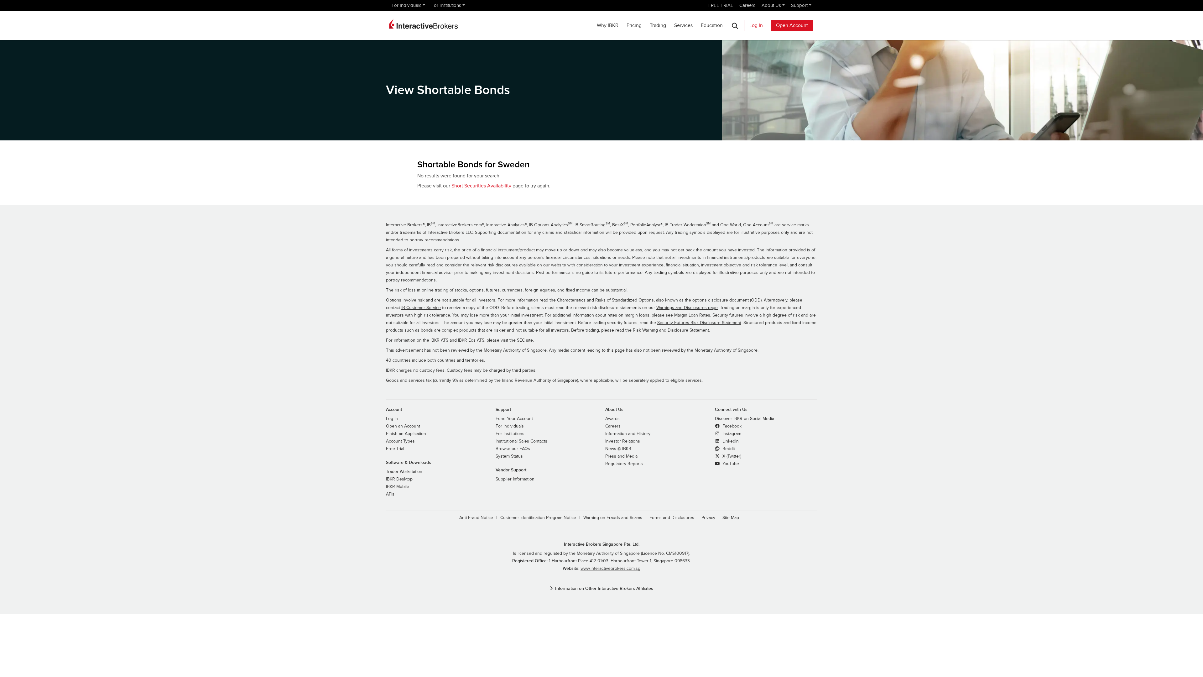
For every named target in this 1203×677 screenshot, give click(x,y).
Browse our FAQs (513, 448)
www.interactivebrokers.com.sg (610, 568)
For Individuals (406, 5)
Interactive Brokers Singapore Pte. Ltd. (601, 544)
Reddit (728, 448)
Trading (658, 25)
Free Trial (395, 448)
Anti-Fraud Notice (476, 517)
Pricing (634, 25)
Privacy (708, 517)
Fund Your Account (514, 418)
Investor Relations (622, 441)
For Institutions (446, 5)
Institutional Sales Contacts (521, 441)
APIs (390, 494)
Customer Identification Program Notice (538, 517)
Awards (612, 418)
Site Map (730, 517)
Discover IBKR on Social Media (744, 418)
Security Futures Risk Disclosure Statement (699, 322)
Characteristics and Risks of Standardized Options (605, 300)
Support (799, 5)
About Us (771, 5)
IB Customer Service (421, 307)
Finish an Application (406, 433)
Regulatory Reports (624, 463)
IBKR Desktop (399, 479)
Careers (747, 5)
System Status (509, 456)
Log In (756, 25)
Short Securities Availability (481, 186)
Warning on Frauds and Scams (612, 517)
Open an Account (403, 426)
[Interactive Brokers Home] (423, 23)
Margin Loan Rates (692, 315)
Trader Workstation (404, 471)
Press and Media (621, 456)
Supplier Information (515, 479)
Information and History (627, 433)
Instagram (731, 433)
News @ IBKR (618, 448)
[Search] (735, 25)
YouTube (730, 463)
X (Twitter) (731, 456)
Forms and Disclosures (671, 517)
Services (683, 25)
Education (712, 25)
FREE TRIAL (720, 5)
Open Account (792, 25)
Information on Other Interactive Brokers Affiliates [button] (604, 588)
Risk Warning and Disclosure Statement (671, 330)
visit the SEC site (517, 340)
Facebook (731, 426)
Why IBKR (607, 25)
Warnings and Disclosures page (687, 307)
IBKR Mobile (397, 486)
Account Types (400, 441)
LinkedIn (730, 441)
